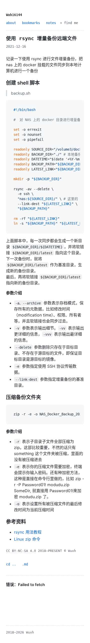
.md (25, 564)
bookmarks (31, 23)
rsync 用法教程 (28, 532)
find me (71, 23)
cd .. (11, 564)
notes (51, 23)
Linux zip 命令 (27, 539)
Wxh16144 (14, 15)
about (11, 23)
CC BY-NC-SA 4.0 (21, 551)
